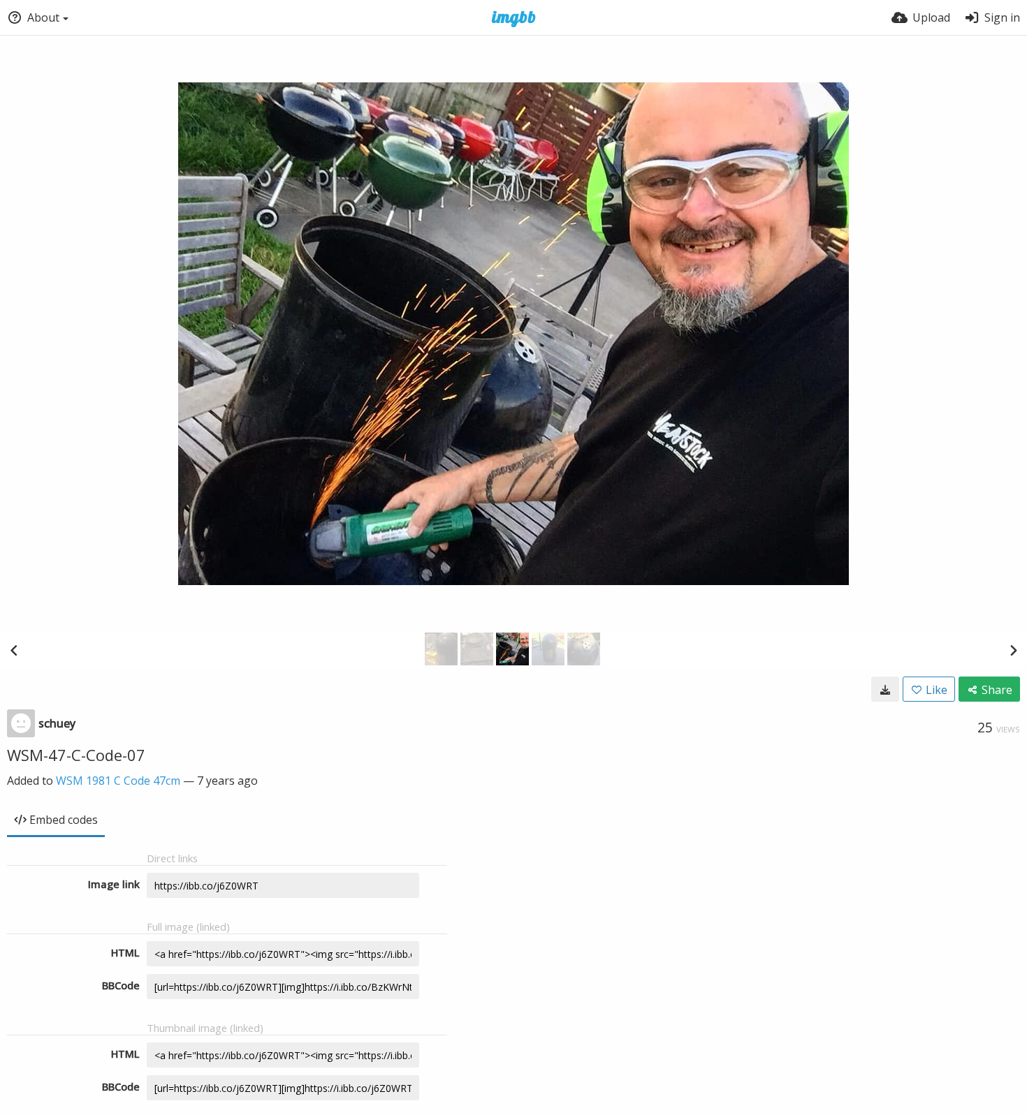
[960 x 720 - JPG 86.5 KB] (885, 689)
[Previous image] (14, 650)
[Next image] (1013, 650)
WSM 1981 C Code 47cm (118, 780)
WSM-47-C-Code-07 (76, 754)
